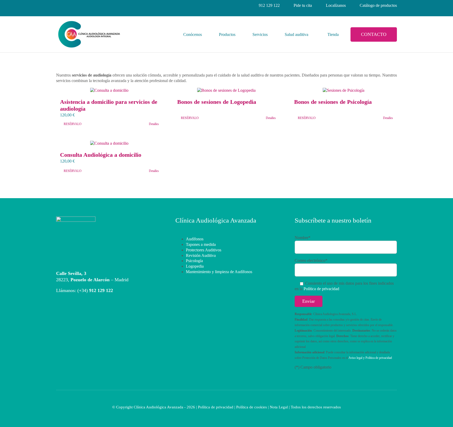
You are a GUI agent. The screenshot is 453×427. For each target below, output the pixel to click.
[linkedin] (77, 5)
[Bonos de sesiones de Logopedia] (226, 90)
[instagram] (68, 5)
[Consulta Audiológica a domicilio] (109, 143)
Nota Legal (279, 407)
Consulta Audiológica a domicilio (100, 155)
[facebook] (58, 5)
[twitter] (86, 5)
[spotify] (115, 5)
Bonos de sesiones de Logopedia (216, 102)
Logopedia (195, 266)
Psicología (194, 260)
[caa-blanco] (75, 218)
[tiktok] (105, 5)
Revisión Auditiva (201, 255)
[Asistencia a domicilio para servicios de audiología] (109, 90)
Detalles (154, 124)
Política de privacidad (321, 289)
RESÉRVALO (73, 124)
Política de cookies (251, 407)
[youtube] (96, 5)
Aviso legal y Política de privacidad (370, 358)
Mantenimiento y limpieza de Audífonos (219, 271)
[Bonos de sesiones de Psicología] (343, 90)
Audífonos (194, 239)
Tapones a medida (201, 244)
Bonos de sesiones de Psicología (333, 102)
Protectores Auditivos (203, 250)
